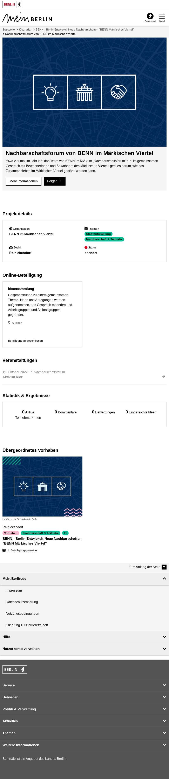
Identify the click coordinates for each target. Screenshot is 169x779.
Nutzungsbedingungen (22, 613)
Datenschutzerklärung (22, 602)
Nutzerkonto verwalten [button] (21, 649)
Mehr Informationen (23, 181)
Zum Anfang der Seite (144, 567)
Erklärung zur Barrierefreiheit (27, 625)
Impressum (14, 590)
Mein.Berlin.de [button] (14, 579)
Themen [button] (8, 733)
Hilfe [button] (6, 637)
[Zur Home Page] (27, 17)
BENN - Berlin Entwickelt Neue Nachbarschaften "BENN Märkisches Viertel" (85, 29)
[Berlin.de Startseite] (14, 669)
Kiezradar (25, 29)
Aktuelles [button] (10, 721)
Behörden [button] (10, 697)
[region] (28, 414)
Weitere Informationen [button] (20, 745)
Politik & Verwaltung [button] (19, 709)
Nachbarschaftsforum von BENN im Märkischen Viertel (40, 33)
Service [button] (8, 685)
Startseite (8, 29)
